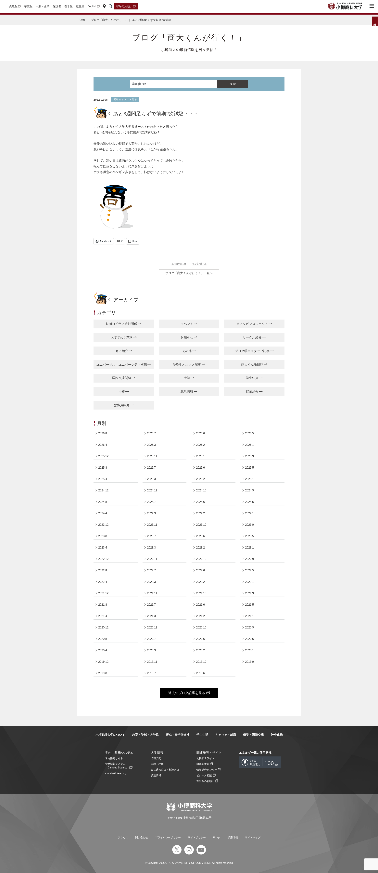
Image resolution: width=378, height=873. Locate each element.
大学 (187, 378)
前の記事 (178, 264)
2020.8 (102, 638)
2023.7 (151, 536)
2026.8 (102, 433)
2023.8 (102, 536)
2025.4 (102, 479)
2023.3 (151, 547)
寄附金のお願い (205, 781)
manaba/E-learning (115, 773)
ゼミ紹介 (121, 351)
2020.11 (152, 627)
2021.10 (201, 593)
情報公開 (156, 758)
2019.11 (152, 661)
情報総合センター (206, 769)
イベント (187, 323)
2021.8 (102, 604)
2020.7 (151, 638)
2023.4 (102, 547)
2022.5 (249, 570)
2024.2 (200, 513)
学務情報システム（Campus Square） (117, 765)
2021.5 (249, 604)
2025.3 (151, 479)
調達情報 (156, 775)
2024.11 (152, 490)
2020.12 (103, 627)
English (91, 6)
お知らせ (187, 337)
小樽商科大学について (110, 734)
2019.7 (151, 673)
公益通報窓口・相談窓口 (165, 769)
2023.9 (249, 524)
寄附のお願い (124, 6)
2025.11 (152, 456)
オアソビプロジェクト (252, 323)
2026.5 (249, 433)
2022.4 (102, 581)
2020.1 (249, 650)
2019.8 (102, 673)
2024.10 (201, 490)
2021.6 (200, 604)
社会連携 (277, 734)
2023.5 (249, 536)
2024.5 (249, 501)
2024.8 (102, 501)
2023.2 (200, 547)
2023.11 (152, 524)
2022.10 (201, 559)
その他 (187, 351)
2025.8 (102, 467)
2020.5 (249, 638)
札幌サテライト (205, 758)
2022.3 (151, 581)
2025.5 (249, 467)
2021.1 (249, 616)
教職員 (80, 6)
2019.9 (249, 661)
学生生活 (202, 734)
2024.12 (103, 490)
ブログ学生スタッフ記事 (252, 351)
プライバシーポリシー (168, 837)
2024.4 (102, 513)
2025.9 (249, 456)
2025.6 (200, 467)
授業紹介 (252, 391)
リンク (216, 837)
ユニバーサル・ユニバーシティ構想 (121, 364)
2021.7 (151, 604)
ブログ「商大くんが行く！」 (109, 19)
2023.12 (103, 524)
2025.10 (201, 456)
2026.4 (102, 444)
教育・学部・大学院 (145, 734)
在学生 (68, 6)
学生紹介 (252, 378)
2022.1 (249, 581)
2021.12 (103, 593)
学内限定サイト (114, 758)
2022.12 (103, 559)
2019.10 (201, 661)
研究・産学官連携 (177, 734)
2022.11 (152, 559)
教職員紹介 (122, 405)
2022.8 (102, 570)
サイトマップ (252, 837)
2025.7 (151, 467)
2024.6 (200, 501)
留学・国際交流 (253, 734)
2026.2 (200, 444)
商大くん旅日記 (252, 364)
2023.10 (201, 524)
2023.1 (249, 547)
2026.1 (249, 444)
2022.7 (151, 570)
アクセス (123, 837)
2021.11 (152, 593)
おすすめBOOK (121, 337)
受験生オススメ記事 (187, 364)
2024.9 (249, 490)
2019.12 (103, 661)
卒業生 (28, 6)
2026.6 (200, 433)
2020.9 (249, 627)
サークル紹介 (252, 337)
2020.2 (200, 650)
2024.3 (151, 513)
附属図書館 (202, 764)
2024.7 (151, 501)
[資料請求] (375, 21)
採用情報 (233, 837)
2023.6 (200, 536)
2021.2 (200, 616)
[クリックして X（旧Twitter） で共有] (120, 241)
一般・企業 (42, 6)
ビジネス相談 (204, 775)
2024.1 (249, 513)
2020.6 (200, 638)
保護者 (57, 6)
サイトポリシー (197, 837)
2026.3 (151, 444)
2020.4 (102, 650)
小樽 (122, 391)
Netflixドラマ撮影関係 (121, 323)
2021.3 (151, 616)
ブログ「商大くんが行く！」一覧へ (189, 273)
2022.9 (249, 559)
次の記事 (199, 264)
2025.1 (249, 479)
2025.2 (200, 479)
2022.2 (200, 581)
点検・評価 (157, 764)
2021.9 (249, 593)
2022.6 (200, 570)
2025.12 (103, 456)
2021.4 (102, 616)
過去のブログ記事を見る (186, 693)
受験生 (13, 6)
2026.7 (151, 433)
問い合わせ (141, 837)
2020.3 (151, 650)
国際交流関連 (121, 378)
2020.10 (201, 627)
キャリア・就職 (225, 734)
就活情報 (187, 391)
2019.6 (200, 673)
